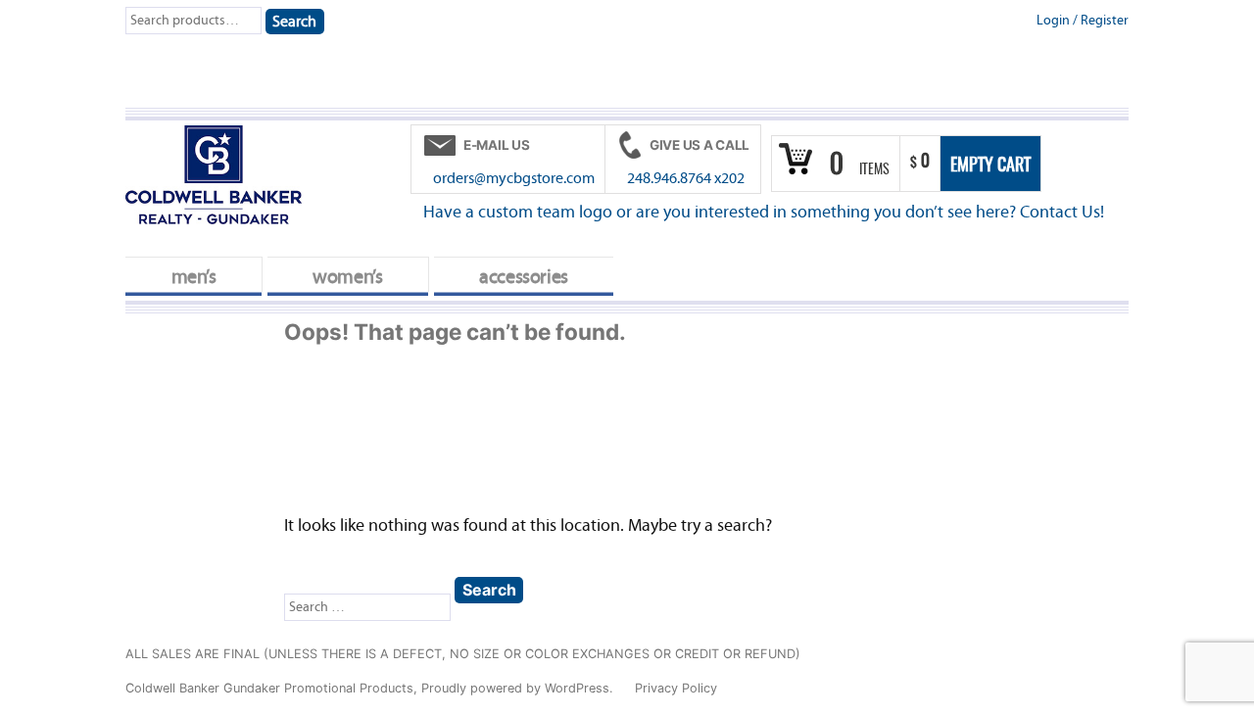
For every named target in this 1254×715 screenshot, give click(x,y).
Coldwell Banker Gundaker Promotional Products (269, 688)
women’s (347, 276)
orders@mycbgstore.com (514, 178)
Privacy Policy (676, 688)
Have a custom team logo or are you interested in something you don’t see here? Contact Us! (763, 212)
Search (294, 21)
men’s (194, 276)
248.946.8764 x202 (686, 178)
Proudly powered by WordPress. (519, 688)
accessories (523, 276)
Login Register (1083, 20)
